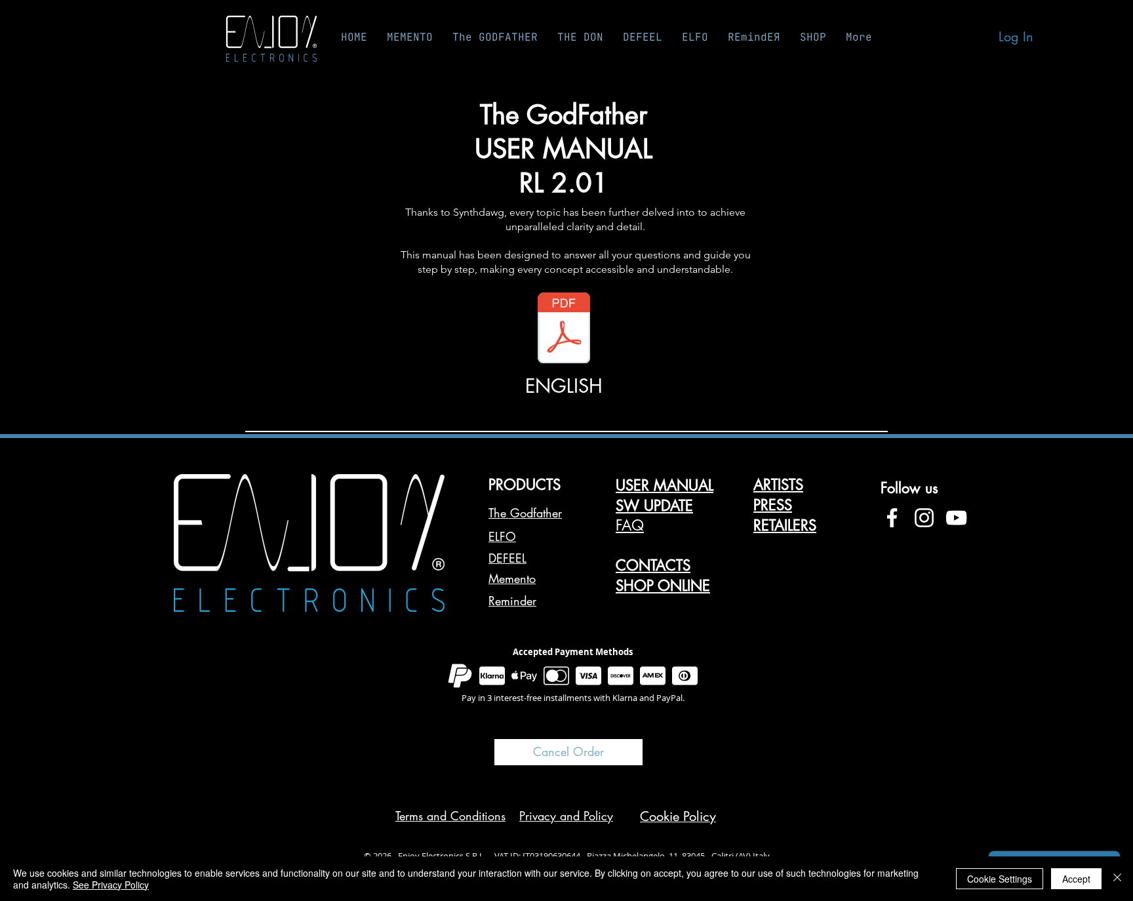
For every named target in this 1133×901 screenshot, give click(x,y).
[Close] (1117, 879)
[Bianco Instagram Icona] (924, 518)
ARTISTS (778, 484)
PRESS (772, 505)
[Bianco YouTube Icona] (956, 518)
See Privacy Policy (111, 884)
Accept (1076, 878)
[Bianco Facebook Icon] (892, 518)
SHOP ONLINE (663, 585)
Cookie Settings (999, 878)
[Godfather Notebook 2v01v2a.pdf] (563, 329)
